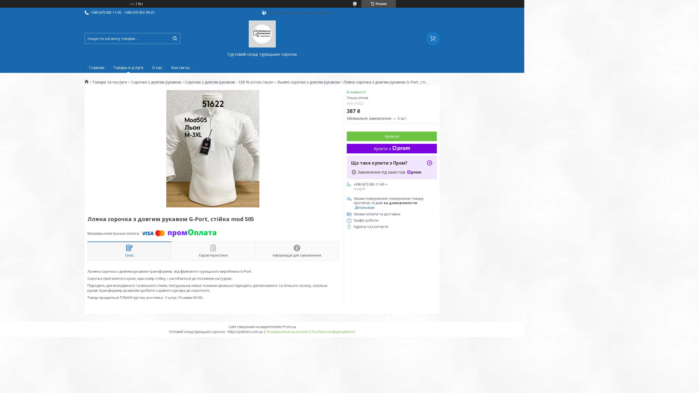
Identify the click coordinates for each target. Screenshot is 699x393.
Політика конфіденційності (333, 331)
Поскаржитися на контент (287, 331)
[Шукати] (174, 38)
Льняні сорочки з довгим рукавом (308, 82)
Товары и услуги (128, 67)
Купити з (382, 148)
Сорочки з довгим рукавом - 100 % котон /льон (229, 82)
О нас (157, 67)
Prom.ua (289, 326)
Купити (392, 136)
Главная (96, 67)
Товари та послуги (109, 82)
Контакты (180, 67)
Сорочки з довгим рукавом (156, 82)
